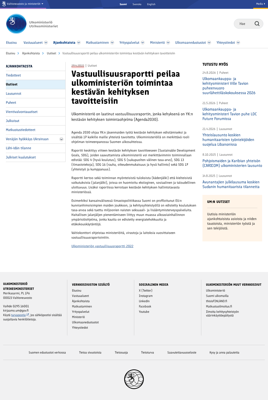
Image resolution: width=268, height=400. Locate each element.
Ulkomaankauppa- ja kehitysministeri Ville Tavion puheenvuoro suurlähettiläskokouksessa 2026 (228, 85)
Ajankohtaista (30, 53)
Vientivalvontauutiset (21, 112)
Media (260, 3)
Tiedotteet (13, 75)
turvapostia (18, 315)
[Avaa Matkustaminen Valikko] (112, 42)
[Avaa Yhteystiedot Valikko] (238, 42)
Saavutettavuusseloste (181, 352)
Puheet (11, 102)
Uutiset (51, 53)
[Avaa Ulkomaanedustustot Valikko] (209, 42)
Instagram (146, 296)
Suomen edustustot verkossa (47, 352)
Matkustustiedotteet (20, 130)
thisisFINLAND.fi (216, 301)
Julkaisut (12, 121)
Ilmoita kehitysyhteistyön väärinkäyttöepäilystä (222, 313)
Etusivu (10, 53)
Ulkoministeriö (215, 290)
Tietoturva (147, 352)
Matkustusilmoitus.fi (219, 306)
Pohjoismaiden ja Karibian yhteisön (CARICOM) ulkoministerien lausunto (232, 163)
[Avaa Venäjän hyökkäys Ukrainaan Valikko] (61, 139)
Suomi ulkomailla (217, 296)
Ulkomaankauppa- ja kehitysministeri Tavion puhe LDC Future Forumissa (229, 114)
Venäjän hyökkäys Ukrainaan (27, 139)
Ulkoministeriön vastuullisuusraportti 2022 (102, 246)
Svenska (137, 4)
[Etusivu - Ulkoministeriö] (38, 24)
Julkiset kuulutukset (21, 157)
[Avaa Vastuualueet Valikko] (46, 42)
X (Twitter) (145, 290)
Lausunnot (13, 93)
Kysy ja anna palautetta (224, 352)
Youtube (144, 312)
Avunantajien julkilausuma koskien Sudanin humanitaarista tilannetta (231, 184)
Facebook (145, 306)
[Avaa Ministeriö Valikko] (168, 42)
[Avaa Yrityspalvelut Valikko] (142, 42)
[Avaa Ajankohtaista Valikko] (78, 42)
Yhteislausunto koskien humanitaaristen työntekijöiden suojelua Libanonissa (228, 140)
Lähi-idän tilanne (18, 148)
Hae (257, 23)
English (151, 4)
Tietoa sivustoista (90, 352)
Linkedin (144, 301)
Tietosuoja (121, 352)
